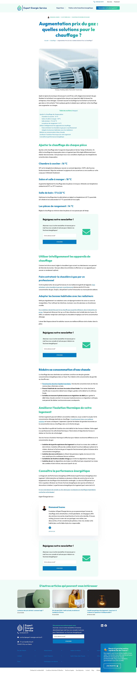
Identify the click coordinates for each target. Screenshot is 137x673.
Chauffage (75, 17)
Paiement (117, 2)
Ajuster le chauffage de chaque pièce (51, 114)
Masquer (74, 110)
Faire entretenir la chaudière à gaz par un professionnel (59, 128)
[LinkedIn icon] (50, 528)
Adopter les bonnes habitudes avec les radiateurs (57, 130)
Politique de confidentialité (37, 670)
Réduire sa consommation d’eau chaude (52, 132)
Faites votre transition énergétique (81, 8)
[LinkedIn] (102, 625)
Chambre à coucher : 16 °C (50, 116)
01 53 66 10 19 (99, 2)
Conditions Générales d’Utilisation (54, 670)
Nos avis (109, 2)
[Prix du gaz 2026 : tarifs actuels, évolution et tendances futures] (68, 599)
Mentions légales (69, 670)
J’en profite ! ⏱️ (112, 666)
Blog (93, 670)
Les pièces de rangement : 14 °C (52, 123)
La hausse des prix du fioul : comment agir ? (30, 610)
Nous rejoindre (80, 670)
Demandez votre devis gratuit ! (108, 8)
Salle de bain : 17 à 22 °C (49, 121)
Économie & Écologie (84, 17)
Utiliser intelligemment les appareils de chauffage (55, 125)
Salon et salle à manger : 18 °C (51, 119)
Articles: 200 (52, 531)
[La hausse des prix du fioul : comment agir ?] (33, 599)
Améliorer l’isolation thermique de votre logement (55, 134)
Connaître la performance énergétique (52, 137)
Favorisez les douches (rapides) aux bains (56, 384)
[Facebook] (105, 625)
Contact (88, 670)
